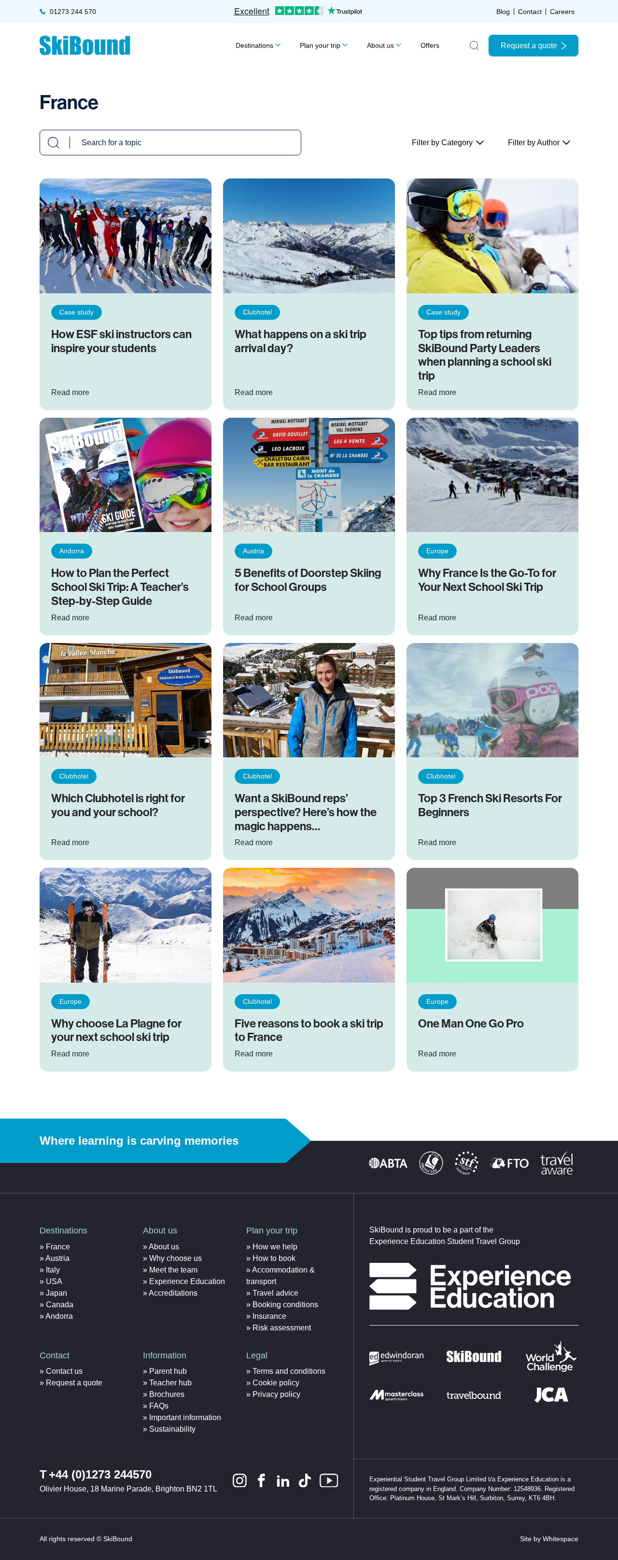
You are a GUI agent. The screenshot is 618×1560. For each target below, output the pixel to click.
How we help (275, 1247)
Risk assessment (282, 1328)
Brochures (166, 1394)
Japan (56, 1293)
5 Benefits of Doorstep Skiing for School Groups (308, 580)
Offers (430, 45)
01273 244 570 (73, 11)
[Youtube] (329, 1481)
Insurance (269, 1316)
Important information (185, 1417)
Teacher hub (170, 1383)
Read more (70, 392)
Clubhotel (257, 312)
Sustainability (172, 1429)
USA (54, 1281)
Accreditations (173, 1293)
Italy (53, 1270)
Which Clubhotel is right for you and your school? (118, 805)
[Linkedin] (283, 1481)
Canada (59, 1304)
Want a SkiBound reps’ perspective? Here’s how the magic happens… (306, 812)
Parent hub (168, 1371)
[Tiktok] (305, 1481)
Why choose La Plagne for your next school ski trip (116, 1030)
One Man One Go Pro (471, 1023)
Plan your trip (320, 45)
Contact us (64, 1371)
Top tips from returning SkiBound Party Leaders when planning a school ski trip (484, 355)
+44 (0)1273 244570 (100, 1474)
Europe (437, 551)
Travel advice (275, 1293)
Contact (530, 11)
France (58, 1247)
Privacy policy (276, 1394)
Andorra (71, 551)
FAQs (159, 1406)
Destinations (254, 45)
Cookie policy (276, 1383)
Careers (562, 11)
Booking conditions (285, 1304)
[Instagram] (240, 1481)
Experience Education (187, 1281)
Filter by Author (539, 143)
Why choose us (175, 1258)
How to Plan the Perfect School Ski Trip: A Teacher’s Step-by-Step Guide (120, 587)
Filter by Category (448, 143)
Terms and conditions (289, 1371)
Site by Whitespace (549, 1539)
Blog (503, 11)
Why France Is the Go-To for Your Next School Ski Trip (487, 580)
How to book (274, 1258)
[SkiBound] (85, 45)
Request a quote (529, 45)
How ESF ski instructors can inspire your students (121, 341)
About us (380, 45)
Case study (76, 312)
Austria (253, 551)
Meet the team (173, 1270)
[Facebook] (261, 1481)
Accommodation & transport (280, 1276)
